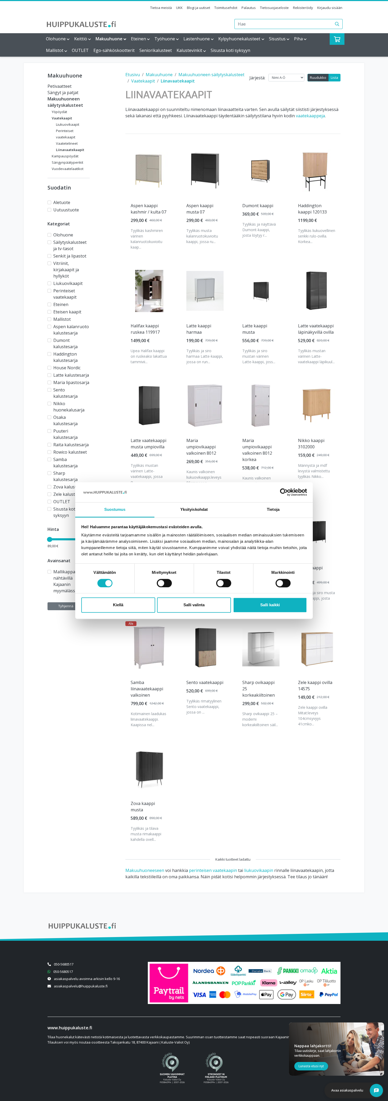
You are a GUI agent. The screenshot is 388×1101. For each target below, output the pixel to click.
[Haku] (337, 24)
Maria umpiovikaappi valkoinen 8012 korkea (257, 450)
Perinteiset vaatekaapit (65, 294)
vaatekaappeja (310, 116)
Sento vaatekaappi (204, 682)
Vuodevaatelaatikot (67, 168)
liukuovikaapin (258, 870)
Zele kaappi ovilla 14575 (315, 686)
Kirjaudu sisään (329, 7)
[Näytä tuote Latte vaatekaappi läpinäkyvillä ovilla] (316, 291)
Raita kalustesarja (71, 445)
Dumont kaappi (257, 205)
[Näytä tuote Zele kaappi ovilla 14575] (316, 647)
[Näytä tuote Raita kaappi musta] (316, 533)
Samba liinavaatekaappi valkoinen (147, 689)
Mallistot (54, 50)
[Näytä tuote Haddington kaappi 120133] (316, 171)
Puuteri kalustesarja (65, 434)
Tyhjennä (65, 606)
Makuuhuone (109, 39)
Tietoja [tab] (273, 509)
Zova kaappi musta (143, 807)
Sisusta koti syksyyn (230, 50)
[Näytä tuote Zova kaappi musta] (149, 769)
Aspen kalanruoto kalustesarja (71, 330)
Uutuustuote (66, 210)
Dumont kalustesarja (65, 343)
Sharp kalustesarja (65, 476)
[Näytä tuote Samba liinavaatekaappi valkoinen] (149, 648)
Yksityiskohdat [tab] (194, 509)
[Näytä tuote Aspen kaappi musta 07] (205, 170)
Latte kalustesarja (71, 375)
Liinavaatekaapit (70, 149)
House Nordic (67, 368)
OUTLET (80, 50)
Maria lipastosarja (71, 382)
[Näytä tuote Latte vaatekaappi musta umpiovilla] (149, 406)
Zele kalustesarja (70, 494)
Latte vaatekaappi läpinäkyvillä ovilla (316, 329)
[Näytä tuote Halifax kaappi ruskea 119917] (149, 291)
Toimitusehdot (225, 7)
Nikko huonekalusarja (68, 407)
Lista (334, 77)
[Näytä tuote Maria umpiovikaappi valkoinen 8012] (205, 406)
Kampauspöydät (65, 156)
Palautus (249, 7)
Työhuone (164, 39)
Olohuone (56, 39)
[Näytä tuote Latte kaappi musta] (261, 290)
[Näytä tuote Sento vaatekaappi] (205, 648)
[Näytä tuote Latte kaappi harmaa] (205, 291)
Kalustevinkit (189, 50)
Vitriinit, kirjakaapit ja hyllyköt (66, 269)
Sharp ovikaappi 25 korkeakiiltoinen (258, 689)
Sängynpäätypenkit (67, 162)
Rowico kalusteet (70, 452)
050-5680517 (63, 964)
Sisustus (277, 39)
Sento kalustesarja (65, 393)
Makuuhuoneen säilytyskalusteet (211, 74)
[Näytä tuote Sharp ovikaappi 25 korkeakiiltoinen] (261, 648)
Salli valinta (194, 605)
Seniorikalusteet (155, 50)
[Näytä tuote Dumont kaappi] (261, 171)
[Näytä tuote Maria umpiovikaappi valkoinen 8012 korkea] (261, 406)
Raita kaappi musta (310, 571)
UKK (179, 7)
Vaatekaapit (62, 118)
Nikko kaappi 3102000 (311, 444)
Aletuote (61, 202)
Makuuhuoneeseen (144, 870)
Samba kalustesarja (65, 463)
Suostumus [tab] (115, 509)
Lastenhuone (196, 39)
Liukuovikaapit (67, 124)
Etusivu (132, 74)
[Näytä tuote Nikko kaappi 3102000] (316, 405)
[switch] (164, 583)
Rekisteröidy (303, 7)
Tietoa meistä (161, 7)
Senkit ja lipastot (69, 256)
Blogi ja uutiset (198, 7)
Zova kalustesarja (70, 487)
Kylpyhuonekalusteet (239, 39)
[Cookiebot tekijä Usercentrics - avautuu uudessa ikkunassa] (284, 492)
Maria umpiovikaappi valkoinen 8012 (201, 447)
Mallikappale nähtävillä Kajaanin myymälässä (66, 581)
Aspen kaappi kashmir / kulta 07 (148, 209)
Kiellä (118, 605)
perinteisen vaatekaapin (213, 870)
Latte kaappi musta (254, 329)
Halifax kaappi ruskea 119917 (145, 329)
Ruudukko (318, 77)
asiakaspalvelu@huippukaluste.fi (81, 986)
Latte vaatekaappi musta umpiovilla (148, 444)
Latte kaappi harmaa (198, 329)
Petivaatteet (60, 86)
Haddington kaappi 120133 (312, 209)
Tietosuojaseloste (274, 7)
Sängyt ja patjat (63, 92)
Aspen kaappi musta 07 (199, 209)
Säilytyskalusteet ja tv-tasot (70, 245)
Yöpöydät (59, 111)
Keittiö (80, 39)
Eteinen (138, 39)
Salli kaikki (270, 605)
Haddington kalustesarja (65, 357)
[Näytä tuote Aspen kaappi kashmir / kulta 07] (149, 170)
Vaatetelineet (67, 143)
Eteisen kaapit (67, 312)
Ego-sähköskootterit (114, 50)
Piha (298, 39)
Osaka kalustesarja (65, 420)
